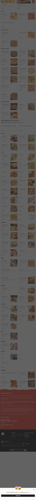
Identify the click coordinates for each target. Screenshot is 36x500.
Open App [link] (18, 495)
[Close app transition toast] (34, 489)
